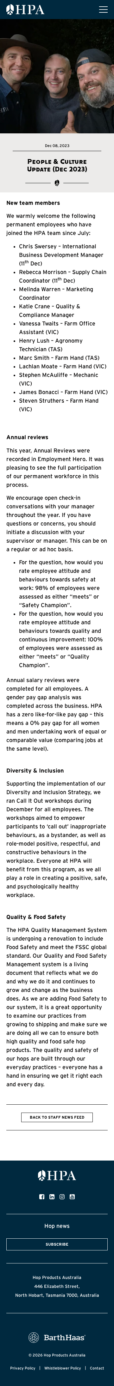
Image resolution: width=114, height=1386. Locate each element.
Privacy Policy (22, 1368)
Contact (97, 1368)
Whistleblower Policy (62, 1368)
